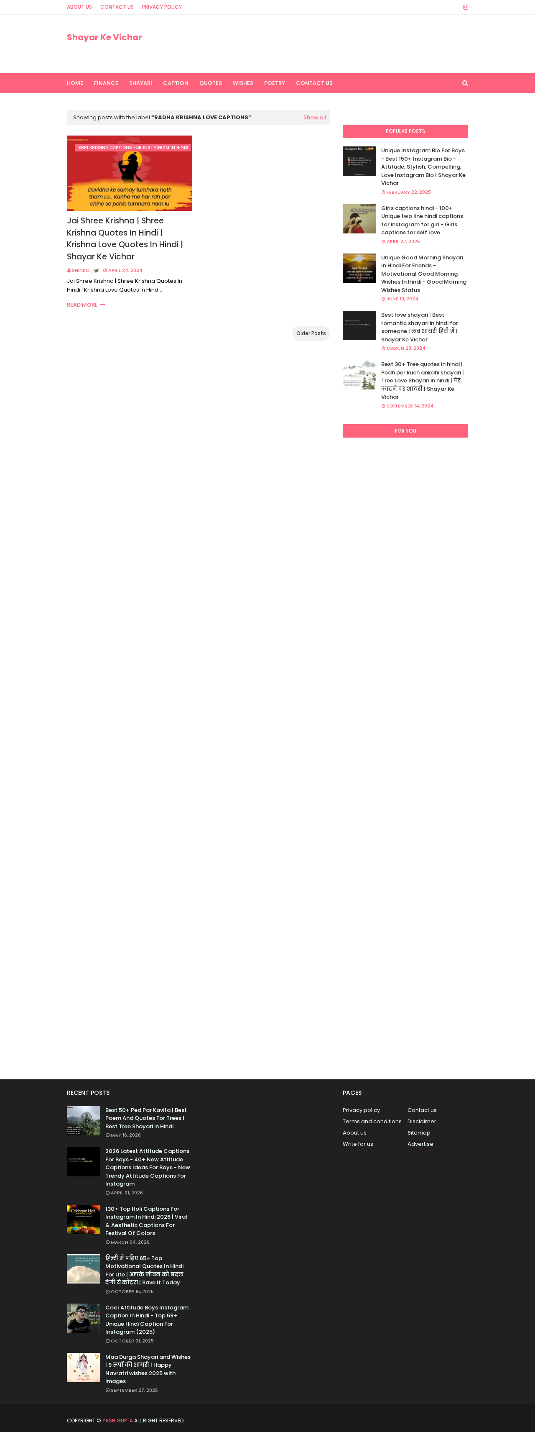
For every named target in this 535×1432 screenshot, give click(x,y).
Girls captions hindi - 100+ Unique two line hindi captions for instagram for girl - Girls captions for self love (422, 220)
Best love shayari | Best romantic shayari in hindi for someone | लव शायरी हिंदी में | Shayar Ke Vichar (419, 327)
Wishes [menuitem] (243, 83)
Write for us (358, 1144)
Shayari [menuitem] (140, 83)
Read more (82, 305)
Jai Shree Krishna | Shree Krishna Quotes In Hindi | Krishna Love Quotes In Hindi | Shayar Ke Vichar (125, 238)
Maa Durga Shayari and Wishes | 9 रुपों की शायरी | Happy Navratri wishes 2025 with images (148, 1369)
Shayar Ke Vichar (104, 37)
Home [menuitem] (75, 83)
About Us (79, 6)
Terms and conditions (372, 1121)
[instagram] (464, 7)
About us (355, 1133)
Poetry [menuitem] (274, 83)
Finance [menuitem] (106, 83)
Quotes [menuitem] (210, 83)
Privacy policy (361, 1110)
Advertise (420, 1144)
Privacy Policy (162, 6)
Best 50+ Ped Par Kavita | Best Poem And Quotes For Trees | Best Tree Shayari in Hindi (146, 1118)
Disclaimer (422, 1121)
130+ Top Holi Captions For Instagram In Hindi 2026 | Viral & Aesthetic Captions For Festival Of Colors (146, 1221)
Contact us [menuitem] (314, 83)
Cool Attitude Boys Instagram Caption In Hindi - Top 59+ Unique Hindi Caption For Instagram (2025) (147, 1320)
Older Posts (311, 333)
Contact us (422, 1110)
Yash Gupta (117, 1420)
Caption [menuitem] (176, 83)
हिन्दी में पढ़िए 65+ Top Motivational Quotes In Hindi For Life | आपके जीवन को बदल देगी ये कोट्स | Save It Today (144, 1270)
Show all (314, 117)
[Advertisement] (405, 755)
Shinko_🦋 (85, 270)
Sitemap (419, 1133)
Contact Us (117, 6)
